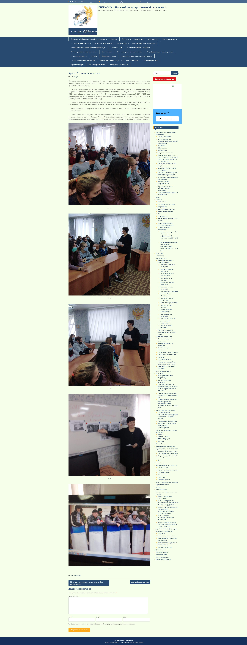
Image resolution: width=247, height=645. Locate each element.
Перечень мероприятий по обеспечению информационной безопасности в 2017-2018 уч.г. (169, 246)
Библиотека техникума (119, 65)
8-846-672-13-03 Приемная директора (83, 2)
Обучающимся (163, 475)
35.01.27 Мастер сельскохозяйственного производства (166, 518)
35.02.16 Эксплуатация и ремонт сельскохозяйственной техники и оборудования (168, 503)
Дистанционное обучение (166, 204)
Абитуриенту (153, 39)
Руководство (162, 150)
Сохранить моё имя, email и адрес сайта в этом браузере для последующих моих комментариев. (103, 624)
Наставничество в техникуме (138, 48)
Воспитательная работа (80, 43)
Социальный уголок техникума (168, 352)
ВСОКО (94, 56)
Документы (161, 145)
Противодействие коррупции (143, 43)
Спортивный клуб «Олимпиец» (168, 453)
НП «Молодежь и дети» (104, 43)
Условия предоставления (166, 536)
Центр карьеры (132, 60)
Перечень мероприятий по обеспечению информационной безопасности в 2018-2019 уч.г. (169, 236)
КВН (159, 460)
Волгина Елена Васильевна (169, 291)
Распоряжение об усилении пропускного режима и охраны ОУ (168, 395)
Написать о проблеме (167, 119)
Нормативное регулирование (167, 470)
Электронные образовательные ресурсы (136, 56)
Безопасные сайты (164, 480)
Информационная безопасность (129, 52)
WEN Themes (139, 642)
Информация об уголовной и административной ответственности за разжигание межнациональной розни (168, 404)
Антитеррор (122, 43)
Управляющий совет (150, 60)
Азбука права (162, 207)
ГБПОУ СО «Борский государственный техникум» (132, 7)
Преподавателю (168, 39)
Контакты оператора (165, 547)
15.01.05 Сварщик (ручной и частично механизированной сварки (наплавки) (167, 524)
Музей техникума (77, 65)
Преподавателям (163, 472)
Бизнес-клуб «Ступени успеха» (168, 451)
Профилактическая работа (167, 355)
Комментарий (74, 596)
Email (98, 617)
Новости (113, 39)
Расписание (162, 202)
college (76, 77)
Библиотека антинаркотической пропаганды (88, 48)
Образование (162, 148)
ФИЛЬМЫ (161, 441)
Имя (70, 617)
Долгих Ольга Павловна (168, 318)
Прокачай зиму (116, 48)
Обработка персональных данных (160, 52)
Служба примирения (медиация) (83, 60)
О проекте (161, 533)
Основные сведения (164, 137)
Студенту (125, 39)
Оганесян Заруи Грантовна (169, 303)
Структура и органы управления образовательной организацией (168, 141)
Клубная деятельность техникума (83, 52)
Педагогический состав (165, 153)
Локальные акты (163, 467)
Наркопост (161, 357)
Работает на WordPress (111, 642)
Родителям (138, 39)
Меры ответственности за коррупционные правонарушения (167, 425)
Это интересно (76, 575)
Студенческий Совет (165, 359)
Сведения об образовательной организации (88, 39)
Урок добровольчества (140, 582)
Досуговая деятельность (166, 209)
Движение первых (109, 56)
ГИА (159, 214)
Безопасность (107, 52)
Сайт (124, 617)
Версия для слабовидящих (164, 79)
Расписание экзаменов (165, 211)
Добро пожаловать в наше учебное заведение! (135, 2)
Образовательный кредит (110, 60)
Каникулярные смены (97, 65)
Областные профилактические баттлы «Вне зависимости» (86, 583)
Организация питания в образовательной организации (165, 188)
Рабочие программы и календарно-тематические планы (167, 332)
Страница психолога (79, 56)
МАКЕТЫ (161, 434)
